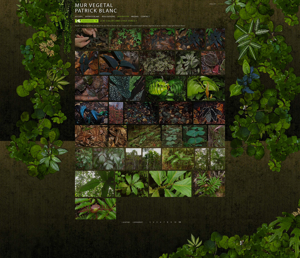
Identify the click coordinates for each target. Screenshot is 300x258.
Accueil (79, 16)
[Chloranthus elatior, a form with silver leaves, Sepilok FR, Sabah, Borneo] (157, 74)
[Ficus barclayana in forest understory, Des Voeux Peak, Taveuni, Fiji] (131, 196)
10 (175, 222)
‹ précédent (137, 222)
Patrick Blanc (92, 16)
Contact (145, 16)
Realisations (108, 16)
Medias (135, 16)
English (213, 4)
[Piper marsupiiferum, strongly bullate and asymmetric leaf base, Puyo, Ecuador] (126, 100)
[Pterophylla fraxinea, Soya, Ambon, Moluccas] (209, 196)
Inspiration (123, 16)
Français (221, 4)
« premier (126, 222)
